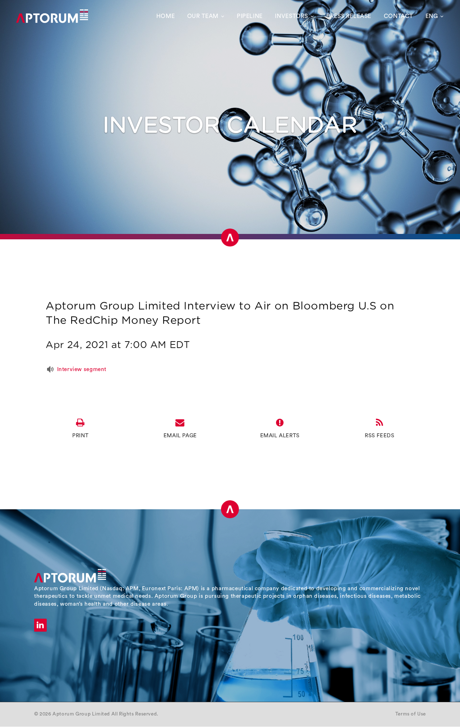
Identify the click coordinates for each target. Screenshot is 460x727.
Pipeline (250, 16)
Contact (398, 16)
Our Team (202, 16)
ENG (432, 16)
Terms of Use (410, 714)
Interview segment (81, 369)
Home (165, 16)
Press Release (348, 16)
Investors (291, 16)
